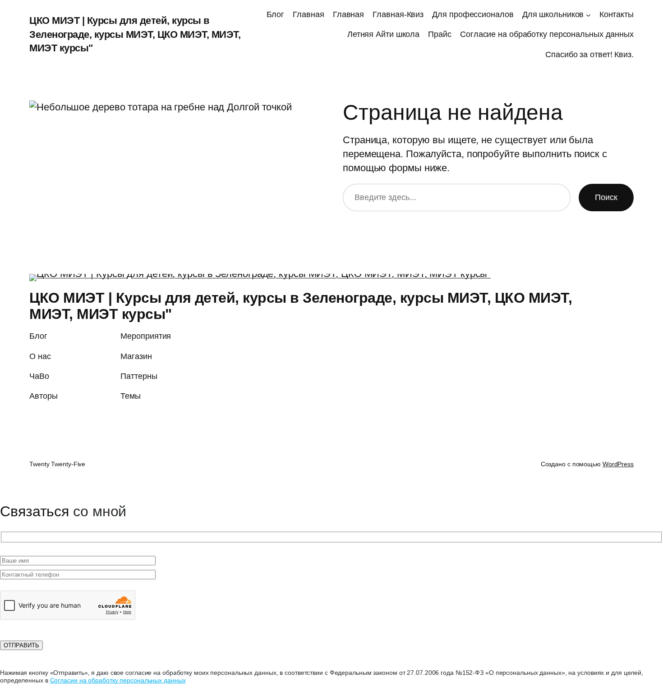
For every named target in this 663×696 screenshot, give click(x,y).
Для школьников (553, 14)
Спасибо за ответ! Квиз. (589, 54)
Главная (308, 14)
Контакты (616, 14)
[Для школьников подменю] (588, 14)
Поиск (606, 197)
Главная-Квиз (398, 14)
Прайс (439, 34)
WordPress (618, 464)
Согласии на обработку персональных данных (118, 680)
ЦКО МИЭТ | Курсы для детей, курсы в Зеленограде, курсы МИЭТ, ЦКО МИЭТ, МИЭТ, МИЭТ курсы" (134, 34)
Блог (276, 14)
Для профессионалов (472, 14)
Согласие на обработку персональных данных (547, 34)
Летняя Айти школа (383, 34)
